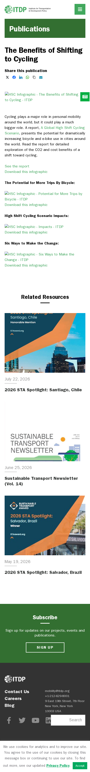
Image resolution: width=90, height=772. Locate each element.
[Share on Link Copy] (34, 77)
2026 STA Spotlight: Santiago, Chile (43, 389)
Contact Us (17, 691)
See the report (17, 166)
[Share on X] (7, 77)
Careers (13, 698)
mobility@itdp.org (57, 691)
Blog (9, 705)
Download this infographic (26, 171)
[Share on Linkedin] (21, 77)
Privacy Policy (57, 766)
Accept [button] (79, 765)
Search (75, 720)
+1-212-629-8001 (57, 696)
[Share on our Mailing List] (41, 77)
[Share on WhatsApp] (27, 77)
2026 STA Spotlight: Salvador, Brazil (43, 572)
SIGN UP (45, 647)
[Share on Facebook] (14, 77)
